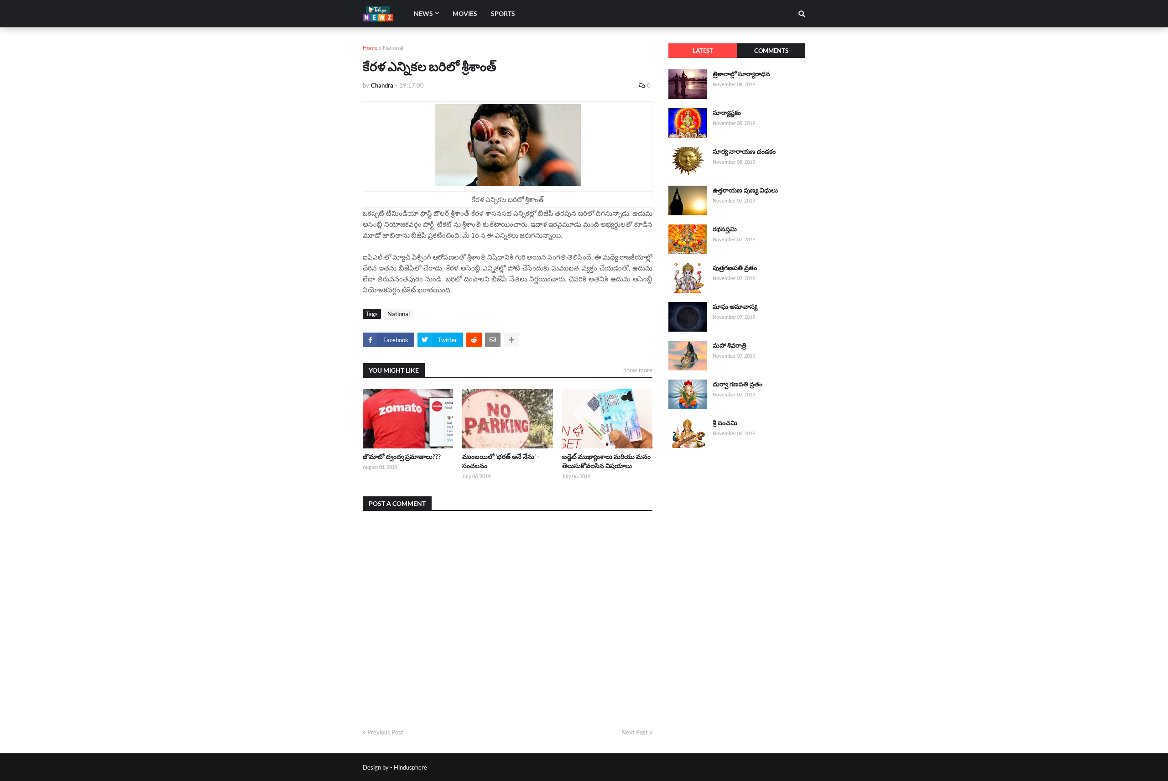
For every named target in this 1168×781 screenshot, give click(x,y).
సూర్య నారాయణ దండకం (744, 151)
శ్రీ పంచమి (725, 423)
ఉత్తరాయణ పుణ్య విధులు (745, 190)
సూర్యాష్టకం (727, 112)
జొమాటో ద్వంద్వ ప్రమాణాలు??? (402, 456)
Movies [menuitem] (465, 13)
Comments (771, 50)
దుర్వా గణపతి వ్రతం (737, 384)
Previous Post (385, 732)
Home (370, 47)
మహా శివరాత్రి (729, 345)
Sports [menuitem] (503, 13)
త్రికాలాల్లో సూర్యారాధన (741, 74)
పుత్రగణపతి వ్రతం (735, 267)
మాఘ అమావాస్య (735, 306)
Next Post (634, 732)
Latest (703, 50)
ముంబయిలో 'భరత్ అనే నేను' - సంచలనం (500, 461)
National (393, 47)
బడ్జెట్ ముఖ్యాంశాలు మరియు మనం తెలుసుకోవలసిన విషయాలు (606, 461)
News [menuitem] (423, 13)
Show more (637, 370)
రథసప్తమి (725, 229)
